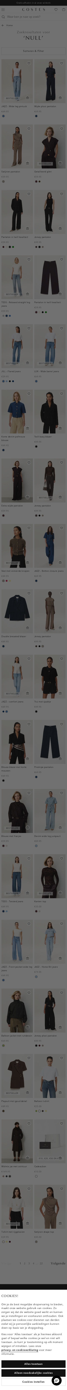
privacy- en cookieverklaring (19, 1350)
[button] (57, 1381)
